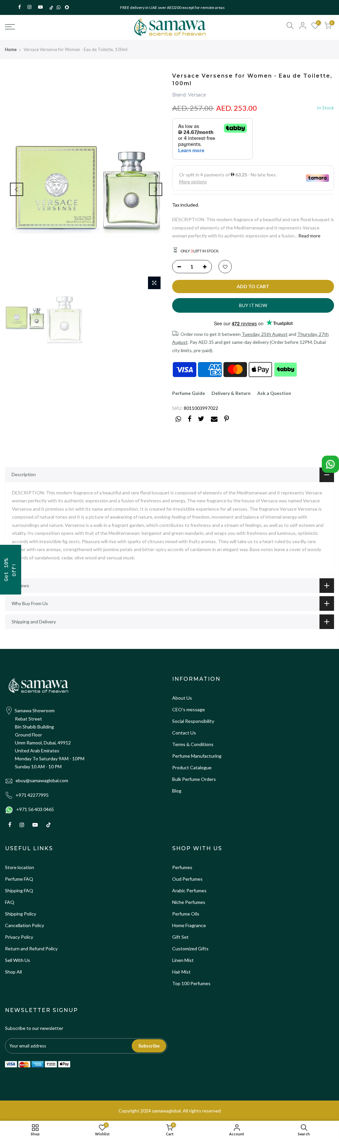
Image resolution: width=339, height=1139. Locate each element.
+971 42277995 (32, 795)
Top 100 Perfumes (191, 983)
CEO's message (188, 709)
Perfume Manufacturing (196, 756)
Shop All (13, 972)
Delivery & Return (231, 393)
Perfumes (182, 867)
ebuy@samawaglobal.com (42, 780)
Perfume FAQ (19, 879)
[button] (10, 570)
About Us (182, 698)
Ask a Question (274, 393)
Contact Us (184, 732)
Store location (19, 867)
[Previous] (16, 189)
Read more (308, 235)
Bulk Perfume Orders (194, 779)
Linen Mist (183, 960)
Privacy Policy (19, 937)
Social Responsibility (193, 721)
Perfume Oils (185, 914)
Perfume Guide (188, 393)
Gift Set (180, 937)
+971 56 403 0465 (35, 809)
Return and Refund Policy (31, 948)
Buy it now (253, 305)
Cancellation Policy (24, 925)
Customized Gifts (190, 948)
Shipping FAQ (19, 890)
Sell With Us (17, 960)
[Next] (155, 189)
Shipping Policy (20, 914)
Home (11, 49)
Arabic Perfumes (189, 890)
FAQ (9, 902)
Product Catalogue (192, 767)
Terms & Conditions (193, 744)
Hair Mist (181, 972)
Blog (176, 790)
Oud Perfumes (187, 879)
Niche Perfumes (188, 902)
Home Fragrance (189, 925)
